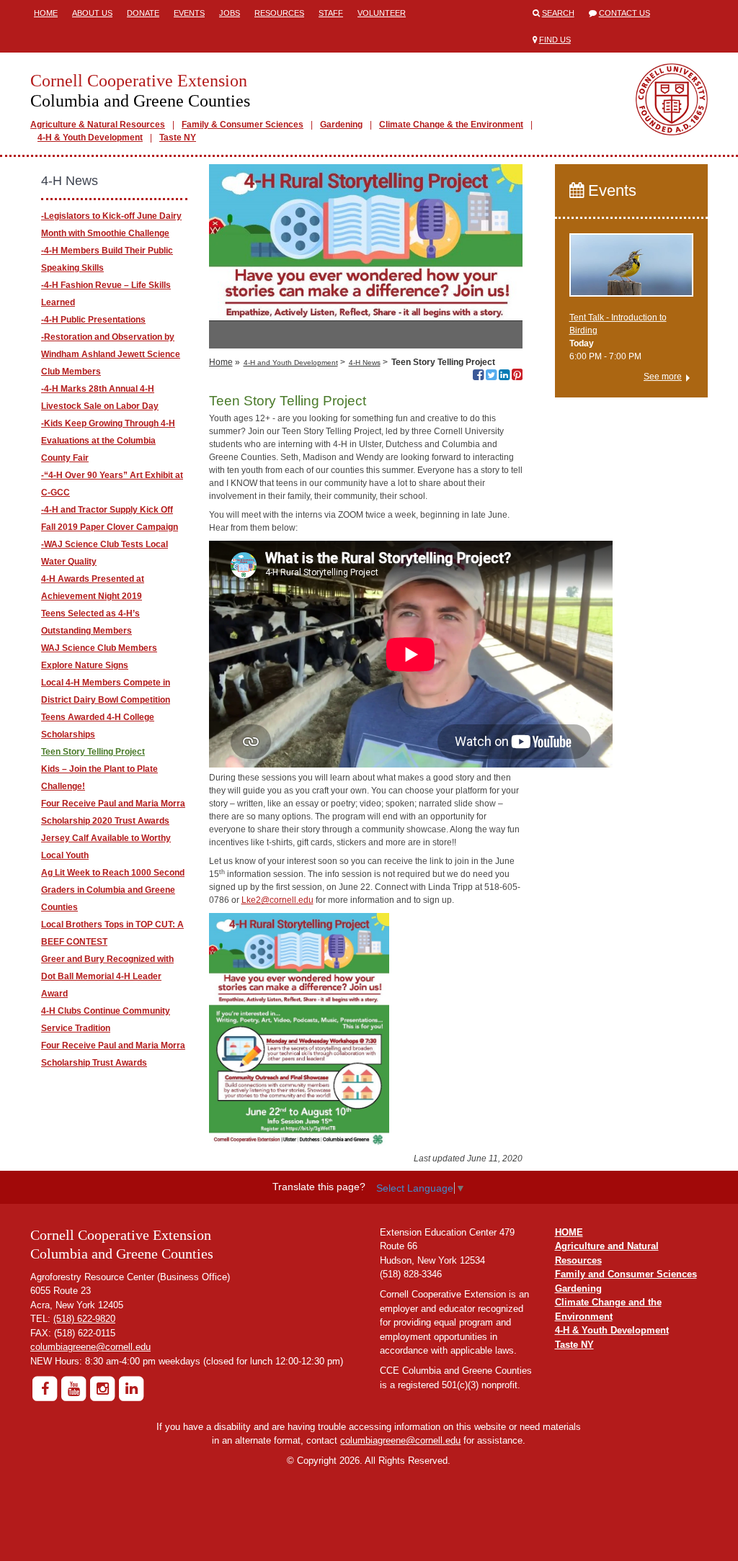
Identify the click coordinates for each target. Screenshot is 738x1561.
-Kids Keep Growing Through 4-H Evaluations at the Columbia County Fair (108, 440)
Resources (279, 13)
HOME (569, 1232)
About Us (92, 13)
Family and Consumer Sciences (626, 1274)
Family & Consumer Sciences (242, 125)
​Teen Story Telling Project (93, 752)
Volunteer (381, 13)
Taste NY (177, 137)
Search (558, 13)
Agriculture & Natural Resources (97, 125)
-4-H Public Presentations (93, 320)
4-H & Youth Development (90, 137)
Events (189, 13)
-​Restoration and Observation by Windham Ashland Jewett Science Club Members (110, 354)
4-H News (365, 362)
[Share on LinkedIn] (504, 377)
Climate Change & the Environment (451, 125)
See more (663, 377)
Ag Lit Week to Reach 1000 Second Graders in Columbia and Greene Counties (112, 890)
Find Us (555, 39)
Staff (331, 13)
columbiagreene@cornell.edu (90, 1346)
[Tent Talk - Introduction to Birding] (631, 271)
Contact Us (624, 13)
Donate (143, 13)
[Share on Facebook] (478, 377)
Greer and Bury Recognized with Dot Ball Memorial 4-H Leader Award (107, 976)
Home (46, 13)
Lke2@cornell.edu (277, 900)
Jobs (229, 13)
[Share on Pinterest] (517, 377)
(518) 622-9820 (84, 1318)
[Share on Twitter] (491, 377)
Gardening (341, 125)
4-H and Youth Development (291, 362)
